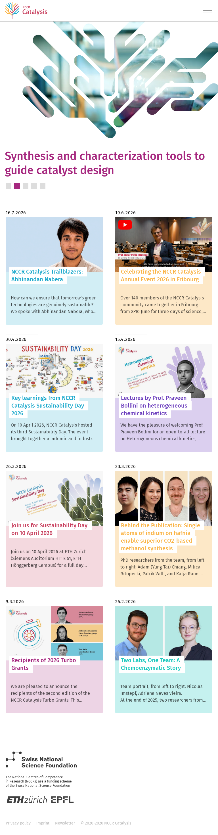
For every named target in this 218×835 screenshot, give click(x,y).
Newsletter (65, 823)
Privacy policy (18, 823)
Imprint (42, 823)
